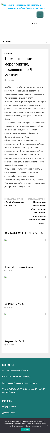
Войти (34, 23)
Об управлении (9, 406)
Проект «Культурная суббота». (18, 267)
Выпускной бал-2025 (14, 341)
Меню (8, 41)
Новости (8, 54)
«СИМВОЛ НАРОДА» (14, 304)
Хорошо (26, 429)
